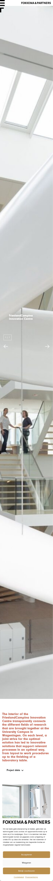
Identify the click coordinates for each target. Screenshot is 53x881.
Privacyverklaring (31, 877)
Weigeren (26, 863)
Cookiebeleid (19, 877)
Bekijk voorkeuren (26, 871)
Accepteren (26, 855)
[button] (6, 346)
